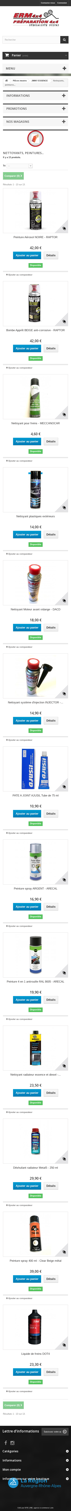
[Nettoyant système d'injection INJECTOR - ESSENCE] (35, 676)
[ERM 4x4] (35, 18)
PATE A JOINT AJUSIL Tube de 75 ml (36, 795)
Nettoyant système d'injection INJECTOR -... (35, 702)
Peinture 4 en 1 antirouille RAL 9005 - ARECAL (35, 981)
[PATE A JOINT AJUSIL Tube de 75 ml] (35, 769)
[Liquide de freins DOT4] (35, 1327)
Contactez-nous (48, 3)
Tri (4, 165)
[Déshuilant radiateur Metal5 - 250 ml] (35, 1141)
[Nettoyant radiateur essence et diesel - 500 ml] (35, 1048)
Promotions (16, 109)
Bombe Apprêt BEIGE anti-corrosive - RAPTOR (35, 330)
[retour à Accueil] (6, 81)
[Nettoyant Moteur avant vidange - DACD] (35, 583)
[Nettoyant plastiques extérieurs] (35, 490)
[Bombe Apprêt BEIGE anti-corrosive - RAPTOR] (35, 304)
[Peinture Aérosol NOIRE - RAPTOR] (35, 210)
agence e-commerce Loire (43, 1508)
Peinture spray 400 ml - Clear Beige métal (35, 1260)
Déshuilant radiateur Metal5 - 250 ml (35, 1167)
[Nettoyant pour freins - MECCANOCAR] (35, 397)
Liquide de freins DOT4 (35, 1353)
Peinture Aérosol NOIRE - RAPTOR (35, 237)
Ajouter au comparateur (20, 274)
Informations (18, 96)
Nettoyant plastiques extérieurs (35, 516)
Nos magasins (17, 122)
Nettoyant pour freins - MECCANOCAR (35, 423)
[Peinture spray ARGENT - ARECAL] (35, 862)
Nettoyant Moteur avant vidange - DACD (35, 609)
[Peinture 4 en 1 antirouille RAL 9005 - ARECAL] (35, 955)
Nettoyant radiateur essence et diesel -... (35, 1074)
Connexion (62, 3)
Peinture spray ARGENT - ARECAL (35, 888)
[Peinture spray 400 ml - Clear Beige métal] (35, 1234)
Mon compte (11, 1469)
